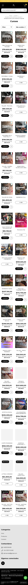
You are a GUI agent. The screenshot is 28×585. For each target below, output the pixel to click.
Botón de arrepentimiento (16, 575)
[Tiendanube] (6, 578)
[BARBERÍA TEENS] (11, 298)
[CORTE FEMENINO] (11, 452)
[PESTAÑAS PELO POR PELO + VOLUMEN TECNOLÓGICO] (11, 146)
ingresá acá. (4, 575)
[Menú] (3, 5)
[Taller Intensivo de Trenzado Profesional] (11, 56)
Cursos (15, 15)
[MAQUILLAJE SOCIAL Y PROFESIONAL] (25, 268)
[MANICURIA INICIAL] (25, 56)
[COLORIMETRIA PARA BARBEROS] (25, 423)
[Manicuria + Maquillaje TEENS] (25, 299)
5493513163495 (7, 547)
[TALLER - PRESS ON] (25, 361)
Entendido (24, 582)
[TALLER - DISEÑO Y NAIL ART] (11, 177)
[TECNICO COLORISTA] (25, 392)
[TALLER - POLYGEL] (11, 115)
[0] (24, 5)
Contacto (3, 539)
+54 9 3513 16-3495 (8, 550)
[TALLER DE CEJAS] (11, 207)
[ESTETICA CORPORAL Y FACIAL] (25, 454)
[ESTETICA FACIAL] (11, 422)
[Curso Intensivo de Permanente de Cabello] (11, 238)
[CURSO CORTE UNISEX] (25, 330)
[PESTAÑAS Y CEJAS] (11, 86)
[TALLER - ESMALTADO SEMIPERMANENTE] (11, 392)
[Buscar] (25, 10)
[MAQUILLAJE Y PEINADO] (11, 361)
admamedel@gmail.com (10, 553)
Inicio (10, 15)
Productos (4, 536)
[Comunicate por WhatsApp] (25, 578)
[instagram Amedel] (3, 563)
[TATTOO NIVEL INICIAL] (11, 330)
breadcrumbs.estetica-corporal (13, 17)
